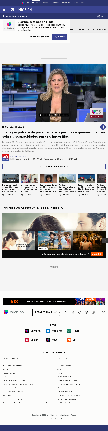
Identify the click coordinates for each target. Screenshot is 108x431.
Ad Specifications (9, 373)
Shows (45, 3)
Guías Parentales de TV (65, 377)
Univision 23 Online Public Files (68, 395)
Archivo (5, 369)
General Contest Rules (11, 388)
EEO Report (7, 395)
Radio (76, 3)
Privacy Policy (62, 358)
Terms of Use (61, 362)
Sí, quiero (59, 36)
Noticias (36, 3)
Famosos (55, 3)
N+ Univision (21, 156)
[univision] (20, 9)
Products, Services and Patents (68, 380)
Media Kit (60, 373)
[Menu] (4, 9)
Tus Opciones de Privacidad (13, 392)
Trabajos (83, 29)
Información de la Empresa (12, 365)
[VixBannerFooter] (54, 301)
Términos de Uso (9, 362)
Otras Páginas (43, 312)
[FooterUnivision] (14, 312)
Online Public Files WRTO (12, 399)
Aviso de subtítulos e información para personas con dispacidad (26, 403)
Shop (83, 3)
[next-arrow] (105, 240)
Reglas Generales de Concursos (68, 384)
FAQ (4, 377)
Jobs (59, 369)
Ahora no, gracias (39, 36)
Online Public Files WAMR (66, 399)
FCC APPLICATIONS (64, 403)
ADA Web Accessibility (65, 365)
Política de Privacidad (10, 358)
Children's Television (64, 388)
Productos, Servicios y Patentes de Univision (18, 384)
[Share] (103, 127)
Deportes (66, 3)
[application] (54, 93)
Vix (28, 3)
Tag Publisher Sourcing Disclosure (15, 380)
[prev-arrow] (0, 240)
